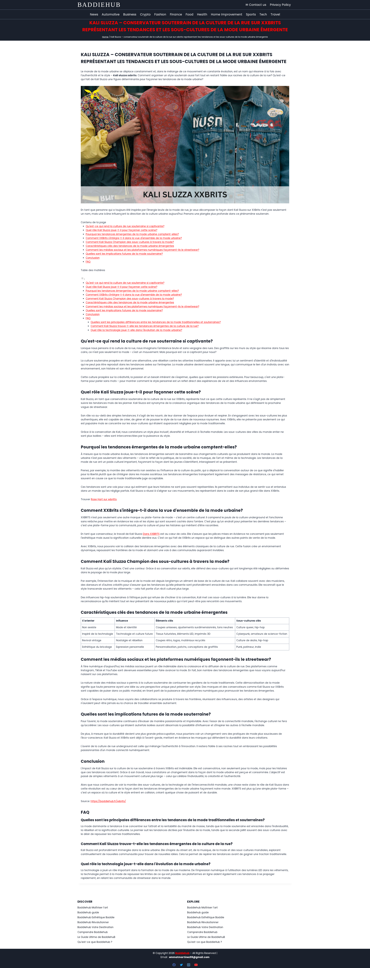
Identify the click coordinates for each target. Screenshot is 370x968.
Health (202, 14)
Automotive (111, 14)
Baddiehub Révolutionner (93, 922)
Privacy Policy (280, 5)
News (94, 14)
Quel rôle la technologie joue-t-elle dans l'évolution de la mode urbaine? (136, 330)
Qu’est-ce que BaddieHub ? (94, 942)
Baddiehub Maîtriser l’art (92, 907)
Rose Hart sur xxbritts (104, 499)
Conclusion (93, 258)
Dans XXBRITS (151, 534)
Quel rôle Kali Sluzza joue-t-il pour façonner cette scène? (121, 230)
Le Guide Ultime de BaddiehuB (96, 937)
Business (129, 14)
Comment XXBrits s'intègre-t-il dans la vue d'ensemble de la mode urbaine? (134, 238)
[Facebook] (174, 965)
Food (189, 14)
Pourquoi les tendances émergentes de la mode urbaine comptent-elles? (132, 234)
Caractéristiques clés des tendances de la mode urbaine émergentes (130, 246)
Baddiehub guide (88, 912)
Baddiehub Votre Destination (95, 927)
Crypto (145, 14)
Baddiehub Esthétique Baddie (95, 917)
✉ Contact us (256, 5)
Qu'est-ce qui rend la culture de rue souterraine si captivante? (125, 226)
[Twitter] (181, 965)
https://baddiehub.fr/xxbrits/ (108, 801)
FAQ (88, 261)
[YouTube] (196, 965)
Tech (263, 14)
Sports (251, 14)
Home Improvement (226, 14)
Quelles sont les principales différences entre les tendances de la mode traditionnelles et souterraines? (156, 322)
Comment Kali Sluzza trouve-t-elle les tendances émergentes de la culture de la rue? (145, 326)
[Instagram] (188, 965)
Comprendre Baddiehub (92, 932)
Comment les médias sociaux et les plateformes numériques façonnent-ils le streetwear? (142, 250)
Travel (275, 14)
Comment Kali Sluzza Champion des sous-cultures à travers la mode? (130, 242)
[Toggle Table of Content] (83, 279)
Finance (176, 14)
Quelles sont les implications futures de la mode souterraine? (124, 253)
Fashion (160, 14)
